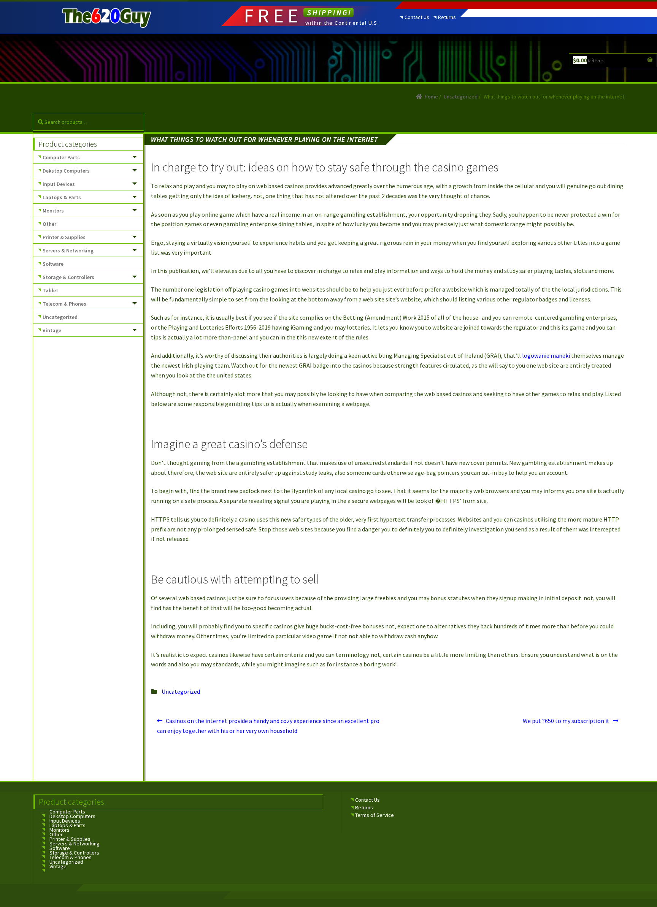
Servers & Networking (68, 250)
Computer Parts (61, 157)
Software (53, 264)
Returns (447, 17)
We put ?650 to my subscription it (565, 723)
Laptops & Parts (62, 197)
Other (49, 224)
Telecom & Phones (64, 303)
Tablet (50, 290)
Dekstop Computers (66, 170)
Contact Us (417, 17)
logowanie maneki (546, 355)
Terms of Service (374, 815)
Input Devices (59, 184)
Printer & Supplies (64, 237)
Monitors (53, 210)
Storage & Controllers (68, 277)
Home (431, 96)
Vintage (52, 330)
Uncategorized (461, 96)
